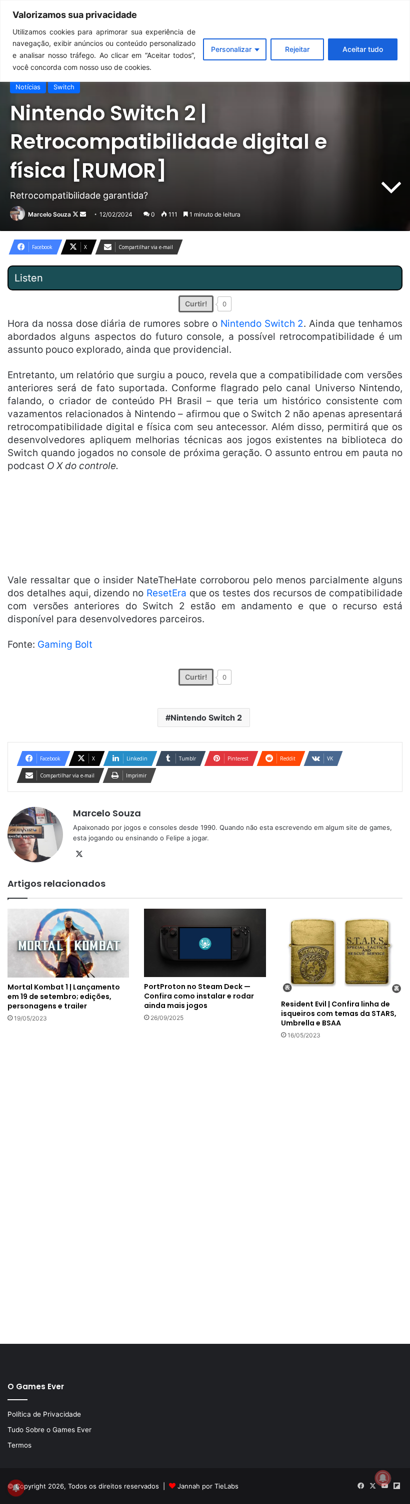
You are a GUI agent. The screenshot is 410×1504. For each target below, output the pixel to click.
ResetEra (166, 593)
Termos (20, 1445)
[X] (79, 854)
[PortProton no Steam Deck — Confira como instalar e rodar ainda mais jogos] (205, 943)
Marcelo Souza (49, 214)
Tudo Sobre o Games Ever (50, 1430)
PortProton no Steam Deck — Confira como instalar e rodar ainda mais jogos (199, 996)
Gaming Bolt (65, 644)
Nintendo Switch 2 (262, 323)
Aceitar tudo (362, 49)
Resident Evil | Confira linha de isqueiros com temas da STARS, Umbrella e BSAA (338, 1013)
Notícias (28, 87)
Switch (64, 87)
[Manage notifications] (383, 1478)
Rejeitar (297, 49)
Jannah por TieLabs (208, 1486)
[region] (205, 41)
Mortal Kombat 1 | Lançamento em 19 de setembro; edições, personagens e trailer (64, 996)
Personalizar (231, 49)
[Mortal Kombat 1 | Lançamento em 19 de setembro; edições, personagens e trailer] (68, 943)
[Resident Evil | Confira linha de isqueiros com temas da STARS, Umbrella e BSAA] (341, 952)
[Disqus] (205, 1190)
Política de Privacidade (44, 1414)
